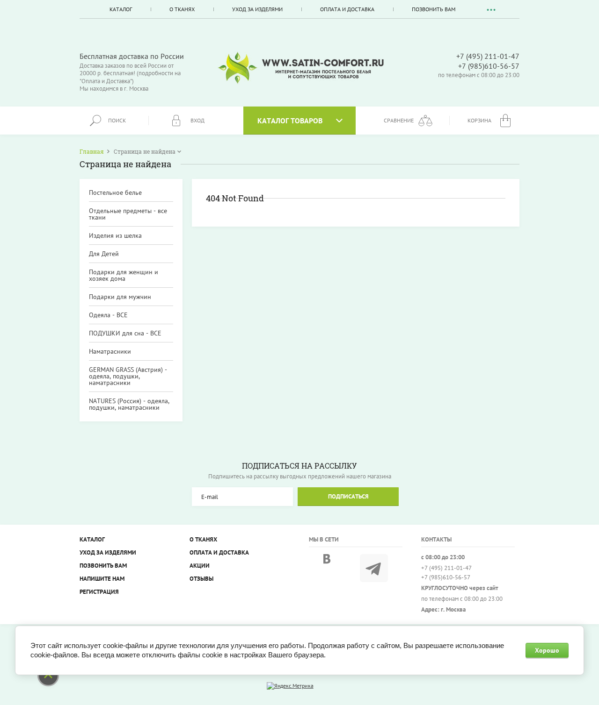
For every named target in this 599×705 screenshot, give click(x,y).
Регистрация (99, 592)
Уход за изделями (257, 9)
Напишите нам (102, 579)
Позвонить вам (433, 9)
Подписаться (348, 496)
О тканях (182, 9)
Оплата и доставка (347, 9)
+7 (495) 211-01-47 (487, 56)
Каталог (121, 9)
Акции (200, 566)
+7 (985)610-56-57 (488, 66)
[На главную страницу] (301, 68)
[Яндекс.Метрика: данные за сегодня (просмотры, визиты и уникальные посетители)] (290, 686)
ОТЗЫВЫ (201, 579)
